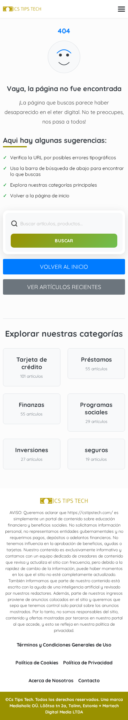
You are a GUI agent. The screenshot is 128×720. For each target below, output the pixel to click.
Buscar (64, 240)
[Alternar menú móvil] (121, 9)
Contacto (89, 680)
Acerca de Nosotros (51, 680)
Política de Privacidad (88, 663)
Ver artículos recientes (64, 287)
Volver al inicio (64, 266)
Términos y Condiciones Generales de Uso (64, 645)
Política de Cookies (36, 663)
